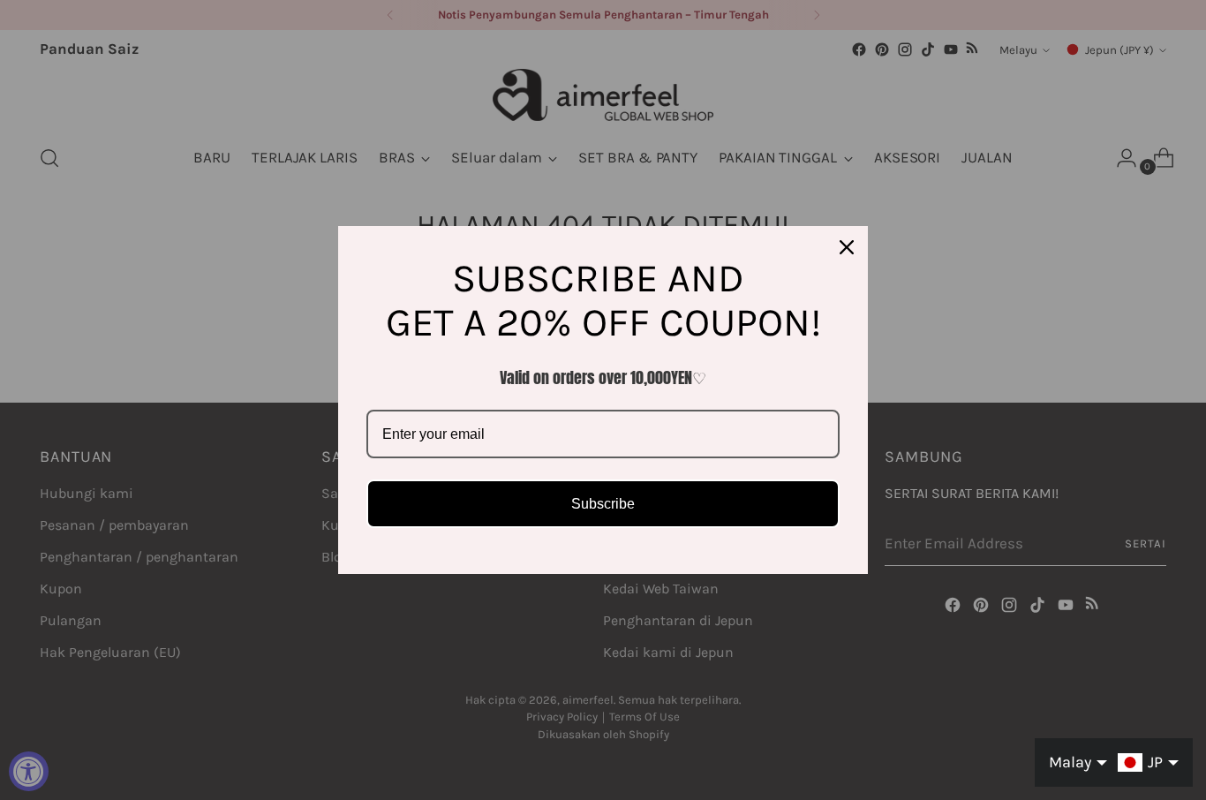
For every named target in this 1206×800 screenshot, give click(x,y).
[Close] (846, 247)
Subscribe (603, 503)
